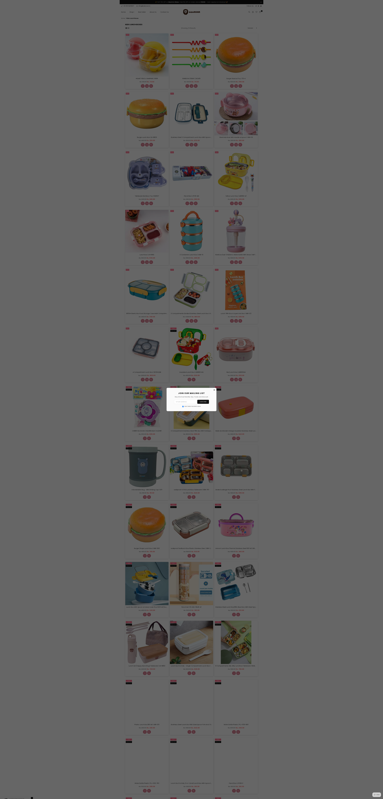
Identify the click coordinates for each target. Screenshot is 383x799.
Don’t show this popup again (192, 406)
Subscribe (203, 402)
